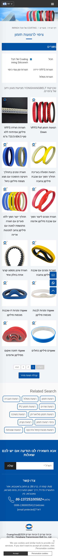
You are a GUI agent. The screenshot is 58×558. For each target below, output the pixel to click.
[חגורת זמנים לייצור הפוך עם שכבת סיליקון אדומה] (43, 199)
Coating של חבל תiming (24, 28)
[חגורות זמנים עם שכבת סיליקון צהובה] (43, 253)
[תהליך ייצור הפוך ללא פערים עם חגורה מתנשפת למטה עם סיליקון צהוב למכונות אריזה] (15, 199)
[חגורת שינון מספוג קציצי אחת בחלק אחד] (15, 253)
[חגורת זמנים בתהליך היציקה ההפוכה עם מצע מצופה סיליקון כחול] (15, 155)
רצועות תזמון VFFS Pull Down (43, 130)
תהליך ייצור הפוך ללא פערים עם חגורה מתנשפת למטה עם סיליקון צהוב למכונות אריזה (14, 225)
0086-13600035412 (24, 505)
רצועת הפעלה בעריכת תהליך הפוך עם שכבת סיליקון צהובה (43, 177)
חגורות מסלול (46, 77)
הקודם (40, 367)
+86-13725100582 (30, 499)
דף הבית (52, 28)
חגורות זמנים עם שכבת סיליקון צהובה (43, 272)
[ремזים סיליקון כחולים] (43, 333)
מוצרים (43, 28)
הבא (17, 367)
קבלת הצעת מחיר (29, 375)
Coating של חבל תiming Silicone (19, 61)
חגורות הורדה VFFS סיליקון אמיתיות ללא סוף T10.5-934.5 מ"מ (14, 132)
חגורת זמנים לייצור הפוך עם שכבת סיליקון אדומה (43, 219)
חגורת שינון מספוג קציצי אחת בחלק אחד (14, 272)
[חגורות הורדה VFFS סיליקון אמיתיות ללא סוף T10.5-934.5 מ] (15, 110)
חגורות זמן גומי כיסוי (18, 69)
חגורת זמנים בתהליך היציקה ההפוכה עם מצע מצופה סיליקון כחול (15, 177)
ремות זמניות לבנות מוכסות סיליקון (43, 312)
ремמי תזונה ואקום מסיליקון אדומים (14, 353)
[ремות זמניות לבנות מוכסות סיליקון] (43, 293)
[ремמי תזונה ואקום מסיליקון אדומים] (15, 333)
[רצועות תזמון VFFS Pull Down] (43, 110)
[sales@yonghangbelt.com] (53, 275)
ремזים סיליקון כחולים (43, 350)
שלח (10, 465)
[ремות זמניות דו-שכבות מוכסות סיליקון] (15, 293)
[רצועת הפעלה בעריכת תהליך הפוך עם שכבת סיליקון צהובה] (43, 155)
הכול (50, 59)
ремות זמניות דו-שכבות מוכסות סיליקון (14, 312)
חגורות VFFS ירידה (43, 69)
